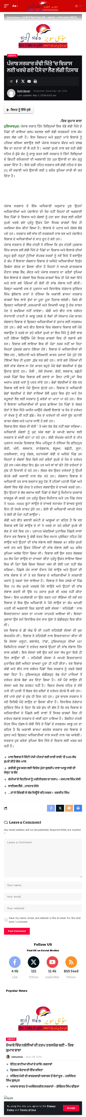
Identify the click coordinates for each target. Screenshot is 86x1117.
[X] (34, 967)
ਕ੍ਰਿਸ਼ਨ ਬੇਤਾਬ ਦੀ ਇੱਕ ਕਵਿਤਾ (26, 1070)
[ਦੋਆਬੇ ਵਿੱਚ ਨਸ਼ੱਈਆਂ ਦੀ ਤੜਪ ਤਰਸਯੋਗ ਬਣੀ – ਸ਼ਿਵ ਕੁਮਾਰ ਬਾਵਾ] (43, 1018)
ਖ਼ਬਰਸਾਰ (12, 56)
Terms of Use (28, 1110)
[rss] (71, 967)
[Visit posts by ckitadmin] (8, 1057)
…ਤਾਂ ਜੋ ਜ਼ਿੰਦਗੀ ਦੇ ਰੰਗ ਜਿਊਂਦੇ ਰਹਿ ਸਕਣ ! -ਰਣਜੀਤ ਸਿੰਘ (38, 793)
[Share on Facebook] (16, 81)
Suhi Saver (23, 91)
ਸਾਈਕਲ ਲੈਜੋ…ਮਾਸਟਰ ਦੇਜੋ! (23, 786)
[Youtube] (52, 967)
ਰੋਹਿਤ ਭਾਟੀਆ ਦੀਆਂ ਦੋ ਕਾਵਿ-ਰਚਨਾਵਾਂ (31, 1064)
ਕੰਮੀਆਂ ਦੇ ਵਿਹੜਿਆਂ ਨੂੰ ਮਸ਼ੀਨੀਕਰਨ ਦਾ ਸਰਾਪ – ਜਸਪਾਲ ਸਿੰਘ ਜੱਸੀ (44, 779)
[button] (71, 1108)
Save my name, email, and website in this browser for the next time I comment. (45, 920)
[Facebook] (15, 967)
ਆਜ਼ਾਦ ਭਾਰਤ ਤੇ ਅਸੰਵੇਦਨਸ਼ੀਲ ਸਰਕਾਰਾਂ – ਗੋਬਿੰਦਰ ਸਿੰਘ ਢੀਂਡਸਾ (44, 1086)
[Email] (29, 81)
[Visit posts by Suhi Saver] (11, 93)
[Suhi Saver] (43, 6)
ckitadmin (17, 1056)
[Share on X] (23, 81)
